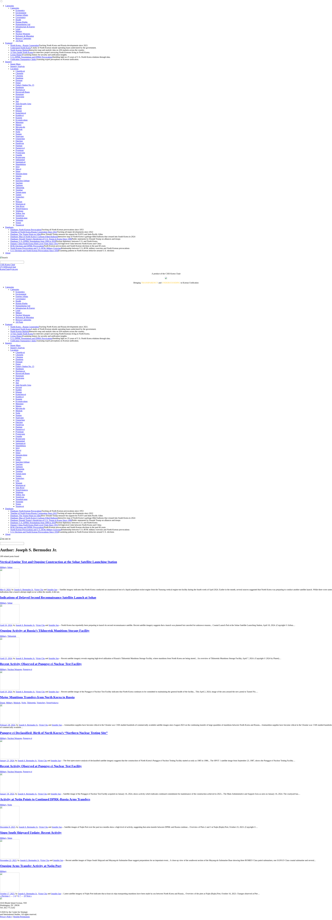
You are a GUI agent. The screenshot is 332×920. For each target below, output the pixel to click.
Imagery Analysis (17, 66)
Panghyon (20, 143)
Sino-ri (18, 169)
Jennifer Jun (52, 590)
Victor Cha (38, 590)
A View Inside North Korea (21, 52)
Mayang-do (20, 127)
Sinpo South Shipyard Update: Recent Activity (31, 832)
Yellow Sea (20, 213)
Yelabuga (19, 211)
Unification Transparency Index (23, 59)
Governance (21, 17)
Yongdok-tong (21, 218)
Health (18, 20)
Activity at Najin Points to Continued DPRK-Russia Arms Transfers (45, 799)
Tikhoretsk (20, 188)
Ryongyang (20, 157)
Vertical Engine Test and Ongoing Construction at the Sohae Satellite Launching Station (58, 562)
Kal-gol (19, 106)
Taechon (19, 183)
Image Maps (15, 64)
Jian (17, 101)
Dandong (19, 78)
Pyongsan (20, 150)
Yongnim (19, 220)
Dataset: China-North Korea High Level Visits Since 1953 (34, 244)
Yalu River (20, 206)
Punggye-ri (20, 148)
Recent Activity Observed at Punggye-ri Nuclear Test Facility (41, 664)
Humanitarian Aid (23, 24)
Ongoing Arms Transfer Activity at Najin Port (30, 866)
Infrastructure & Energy (25, 27)
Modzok (19, 129)
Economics (20, 10)
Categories (9, 6)
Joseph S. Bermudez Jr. (23, 590)
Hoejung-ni (20, 90)
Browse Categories (23, 38)
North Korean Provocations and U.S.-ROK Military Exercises (35, 248)
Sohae (18, 178)
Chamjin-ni (20, 71)
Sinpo (18, 171)
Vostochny (20, 197)
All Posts (19, 41)
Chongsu (19, 76)
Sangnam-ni (20, 162)
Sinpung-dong (21, 174)
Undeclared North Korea (20, 48)
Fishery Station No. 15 (25, 85)
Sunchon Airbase (23, 181)
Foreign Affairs (22, 15)
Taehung (19, 185)
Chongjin (19, 73)
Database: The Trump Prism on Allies (25, 234)
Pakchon (19, 141)
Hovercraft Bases (23, 92)
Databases (9, 227)
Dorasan (19, 80)
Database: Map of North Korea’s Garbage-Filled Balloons (34, 237)
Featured (8, 43)
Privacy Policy (6, 917)
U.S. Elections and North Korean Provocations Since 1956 (34, 250)
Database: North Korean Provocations (26, 230)
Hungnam (20, 94)
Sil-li (17, 167)
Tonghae (19, 190)
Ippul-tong (20, 97)
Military (19, 31)
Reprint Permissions (21, 917)
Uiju (17, 199)
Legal (18, 29)
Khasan (19, 111)
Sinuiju (18, 176)
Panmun (19, 146)
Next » (29, 896)
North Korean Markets (19, 50)
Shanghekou (21, 164)
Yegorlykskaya (22, 209)
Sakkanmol (20, 160)
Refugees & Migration (25, 36)
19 (25, 896)
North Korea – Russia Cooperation (24, 45)
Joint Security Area (23, 104)
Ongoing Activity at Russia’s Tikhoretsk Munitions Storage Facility (44, 630)
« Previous (4, 896)
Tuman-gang (21, 192)
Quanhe (19, 155)
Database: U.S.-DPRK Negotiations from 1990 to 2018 (33, 241)
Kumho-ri (20, 115)
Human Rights (21, 22)
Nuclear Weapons (23, 34)
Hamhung (20, 87)
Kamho (19, 108)
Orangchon (20, 139)
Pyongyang (20, 153)
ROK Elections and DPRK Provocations (27, 246)
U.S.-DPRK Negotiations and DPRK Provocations (31, 57)
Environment (21, 13)
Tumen (18, 195)
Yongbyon (20, 216)
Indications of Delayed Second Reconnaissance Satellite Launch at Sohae (48, 597)
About (7, 253)
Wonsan (19, 202)
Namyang (20, 136)
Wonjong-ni (20, 204)
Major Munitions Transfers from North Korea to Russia (37, 697)
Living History (16, 55)
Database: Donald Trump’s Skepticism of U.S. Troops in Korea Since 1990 (41, 239)
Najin (18, 132)
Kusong (19, 118)
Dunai (18, 83)
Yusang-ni (20, 225)
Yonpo (18, 223)
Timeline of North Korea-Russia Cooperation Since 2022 (33, 232)
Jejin (17, 99)
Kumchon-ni (21, 113)
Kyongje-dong (21, 120)
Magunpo (19, 122)
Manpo (18, 125)
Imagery (8, 62)
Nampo (19, 134)
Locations (14, 69)
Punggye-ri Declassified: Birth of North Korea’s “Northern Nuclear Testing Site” (54, 732)
